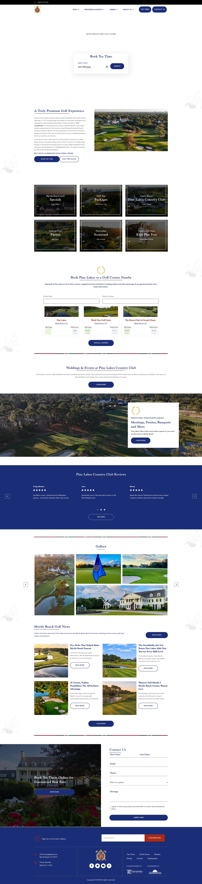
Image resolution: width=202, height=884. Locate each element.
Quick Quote (145, 854)
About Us (127, 10)
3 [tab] (104, 509)
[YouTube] (103, 865)
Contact (140, 858)
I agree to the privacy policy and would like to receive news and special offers (137, 808)
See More (101, 517)
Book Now (54, 792)
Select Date (83, 63)
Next (197, 425)
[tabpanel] (53, 493)
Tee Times (145, 9)
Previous (5, 425)
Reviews (157, 854)
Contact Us (159, 9)
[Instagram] (109, 865)
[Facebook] (91, 865)
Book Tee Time (47, 159)
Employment (153, 858)
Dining (113, 10)
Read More (79, 665)
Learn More (101, 384)
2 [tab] (101, 509)
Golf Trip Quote (69, 159)
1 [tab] (97, 509)
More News (156, 635)
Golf (75, 10)
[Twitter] (97, 865)
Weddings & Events (93, 10)
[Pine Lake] (37, 9)
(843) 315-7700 (42, 2)
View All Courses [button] (101, 343)
